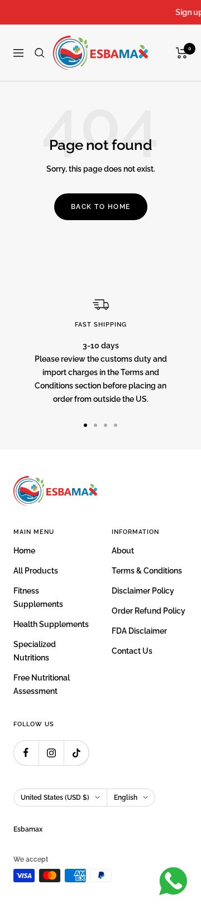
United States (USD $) (55, 797)
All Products (35, 570)
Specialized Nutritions (34, 651)
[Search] (40, 53)
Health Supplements (51, 624)
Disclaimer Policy (143, 590)
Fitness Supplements (38, 597)
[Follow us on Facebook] (26, 752)
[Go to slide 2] (95, 425)
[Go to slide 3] (105, 425)
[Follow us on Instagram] (51, 752)
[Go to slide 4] (115, 425)
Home (24, 550)
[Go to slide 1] (85, 425)
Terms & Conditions (147, 570)
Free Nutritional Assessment (41, 684)
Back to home (101, 207)
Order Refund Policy (148, 610)
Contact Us (132, 650)
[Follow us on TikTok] (76, 752)
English (125, 797)
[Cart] (182, 53)
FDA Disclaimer (139, 630)
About (123, 550)
